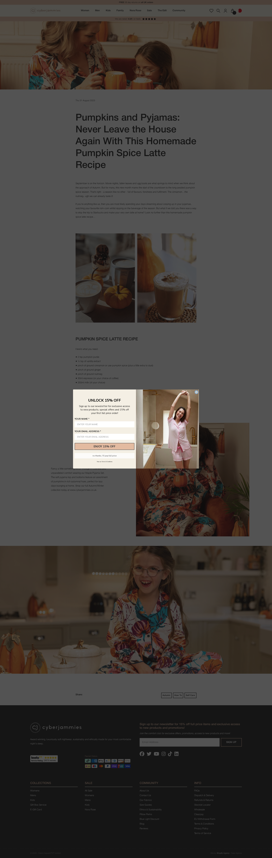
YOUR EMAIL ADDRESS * (88, 431)
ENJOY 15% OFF (104, 446)
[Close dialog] (196, 392)
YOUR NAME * (82, 418)
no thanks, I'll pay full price (104, 455)
